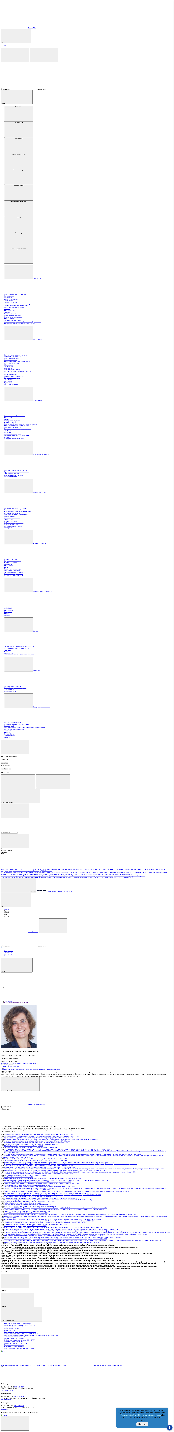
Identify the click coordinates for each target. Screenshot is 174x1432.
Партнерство (8, 608)
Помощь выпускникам (11, 691)
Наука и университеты (11, 524)
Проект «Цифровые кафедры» (13, 317)
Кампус (6, 419)
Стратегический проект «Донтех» (14, 510)
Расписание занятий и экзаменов (14, 416)
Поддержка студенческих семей (14, 438)
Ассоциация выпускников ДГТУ (14, 686)
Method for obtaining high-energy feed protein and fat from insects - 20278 (25, 1226)
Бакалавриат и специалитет (12, 363)
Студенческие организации (12, 561)
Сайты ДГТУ (32, 28)
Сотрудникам (8, 610)
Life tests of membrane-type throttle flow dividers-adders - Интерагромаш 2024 (27, 1211)
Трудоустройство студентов (12, 434)
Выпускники (8, 612)
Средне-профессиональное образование (16, 472)
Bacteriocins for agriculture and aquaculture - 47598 (18, 1177)
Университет (18, 106)
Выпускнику (18, 233)
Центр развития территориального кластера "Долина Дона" (19, 1063)
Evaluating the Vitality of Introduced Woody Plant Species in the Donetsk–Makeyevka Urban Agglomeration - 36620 (37, 1182)
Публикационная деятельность (13, 523)
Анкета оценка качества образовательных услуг (19, 655)
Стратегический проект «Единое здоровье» (17, 511)
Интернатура (8, 368)
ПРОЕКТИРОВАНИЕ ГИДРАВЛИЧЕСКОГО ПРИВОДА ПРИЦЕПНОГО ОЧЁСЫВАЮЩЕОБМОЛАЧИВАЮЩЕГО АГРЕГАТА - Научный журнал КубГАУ (53, 1227)
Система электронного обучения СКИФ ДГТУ (18, 425)
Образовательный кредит (12, 378)
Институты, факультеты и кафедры (15, 294)
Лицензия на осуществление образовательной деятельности (22, 322)
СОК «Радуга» (8, 565)
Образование (8, 417)
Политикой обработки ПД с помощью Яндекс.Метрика (141, 1415)
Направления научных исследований (15, 508)
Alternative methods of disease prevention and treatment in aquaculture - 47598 (26, 1175)
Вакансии (7, 737)
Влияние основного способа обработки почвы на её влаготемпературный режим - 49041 (31, 1147)
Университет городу (10, 302)
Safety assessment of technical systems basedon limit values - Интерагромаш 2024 (27, 1204)
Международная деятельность (18, 201)
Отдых (6, 651)
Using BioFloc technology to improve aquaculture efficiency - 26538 (23, 1146)
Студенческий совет (10, 559)
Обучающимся (19, 138)
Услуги (19, 217)
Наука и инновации (19, 170)
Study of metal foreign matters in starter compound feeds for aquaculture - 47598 (27, 1185)
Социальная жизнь (10, 314)
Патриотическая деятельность (13, 574)
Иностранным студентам (12, 421)
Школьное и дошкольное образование (16, 470)
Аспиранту (7, 430)
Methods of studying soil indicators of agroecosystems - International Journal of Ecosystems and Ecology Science (36, 1224)
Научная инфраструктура (12, 513)
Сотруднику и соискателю (19, 248)
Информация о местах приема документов (17, 371)
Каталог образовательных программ (15, 355)
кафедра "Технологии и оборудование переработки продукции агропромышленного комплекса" (31, 1069)
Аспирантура (8, 366)
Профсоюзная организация (12, 569)
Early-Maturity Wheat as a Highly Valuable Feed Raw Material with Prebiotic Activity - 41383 (31, 1144)
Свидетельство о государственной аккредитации (19, 323)
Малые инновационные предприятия (15, 514)
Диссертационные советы (12, 518)
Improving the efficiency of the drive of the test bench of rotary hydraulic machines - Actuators (31, 1196)
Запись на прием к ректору (12, 320)
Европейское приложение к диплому (15, 688)
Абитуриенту (8, 381)
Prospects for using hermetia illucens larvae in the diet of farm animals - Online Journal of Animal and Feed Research (37, 1141)
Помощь (7, 437)
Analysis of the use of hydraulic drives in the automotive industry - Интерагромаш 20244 (29, 1201)
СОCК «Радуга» (9, 318)
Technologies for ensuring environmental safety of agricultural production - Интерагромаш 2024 (31, 1206)
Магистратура (8, 365)
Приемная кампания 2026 (12, 358)
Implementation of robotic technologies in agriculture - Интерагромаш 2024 (25, 1213)
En (5, 45)
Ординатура (8, 383)
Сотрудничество (9, 310)
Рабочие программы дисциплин (14, 729)
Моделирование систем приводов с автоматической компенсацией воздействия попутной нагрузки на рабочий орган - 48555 (42, 1178)
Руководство (8, 297)
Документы (8, 731)
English (6, 909)
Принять (142, 1424)
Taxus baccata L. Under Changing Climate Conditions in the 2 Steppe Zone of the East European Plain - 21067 (35, 1159)
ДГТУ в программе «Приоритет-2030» (16, 305)
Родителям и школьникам (19, 154)
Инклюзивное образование (12, 315)
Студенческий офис (10, 422)
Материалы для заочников (12, 427)
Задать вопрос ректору (11, 299)
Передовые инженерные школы (14, 307)
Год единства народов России (13, 575)
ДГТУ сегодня (8, 300)
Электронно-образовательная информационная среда (20, 424)
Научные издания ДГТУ (11, 516)
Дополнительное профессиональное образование (19, 646)
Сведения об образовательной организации (17, 304)
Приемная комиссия (10, 374)
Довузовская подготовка (11, 473)
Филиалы (7, 309)
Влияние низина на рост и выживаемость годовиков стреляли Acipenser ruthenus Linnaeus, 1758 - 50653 (36, 1160)
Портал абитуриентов (11, 384)
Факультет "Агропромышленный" (11, 1066)
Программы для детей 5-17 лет (13, 475)
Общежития (8, 373)
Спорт (6, 567)
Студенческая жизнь (18, 185)
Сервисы (7, 312)
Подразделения (9, 296)
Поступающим (19, 122)
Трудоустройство (9, 689)
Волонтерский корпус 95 (12, 570)
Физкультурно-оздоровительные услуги (16, 648)
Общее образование (10, 360)
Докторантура (8, 519)
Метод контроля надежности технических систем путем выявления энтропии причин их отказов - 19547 (36, 1142)
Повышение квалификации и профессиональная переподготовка (24, 727)
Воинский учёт (9, 734)
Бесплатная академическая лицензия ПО (16, 435)
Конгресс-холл (8, 653)
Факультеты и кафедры (44, 1365)
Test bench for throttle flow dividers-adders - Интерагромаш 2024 (23, 1203)
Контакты (7, 615)
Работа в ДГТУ (9, 726)
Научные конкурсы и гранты (13, 526)
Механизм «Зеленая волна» (12, 356)
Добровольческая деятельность (13, 572)
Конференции (8, 527)
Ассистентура (8, 379)
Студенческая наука (10, 521)
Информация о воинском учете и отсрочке (17, 429)
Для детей (7, 650)
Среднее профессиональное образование (17, 361)
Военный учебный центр (12, 369)
